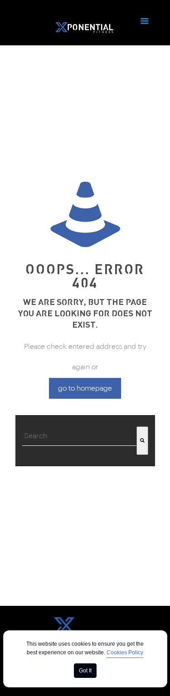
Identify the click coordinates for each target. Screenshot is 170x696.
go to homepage (85, 388)
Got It (85, 670)
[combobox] (79, 436)
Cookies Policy (125, 652)
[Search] (142, 440)
